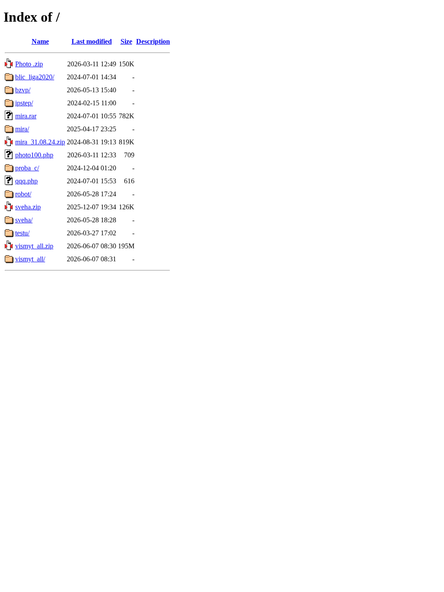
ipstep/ (24, 103)
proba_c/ (27, 168)
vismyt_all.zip (34, 246)
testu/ (22, 233)
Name (40, 41)
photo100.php (34, 155)
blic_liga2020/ (34, 77)
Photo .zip (29, 64)
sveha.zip (28, 207)
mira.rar (25, 116)
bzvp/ (22, 90)
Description (153, 41)
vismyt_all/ (30, 259)
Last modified (92, 41)
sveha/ (24, 220)
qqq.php (26, 181)
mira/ (22, 129)
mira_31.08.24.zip (40, 142)
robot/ (23, 194)
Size (126, 41)
